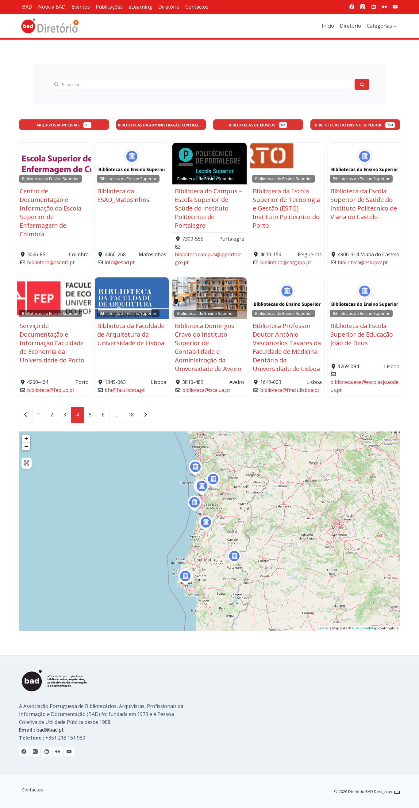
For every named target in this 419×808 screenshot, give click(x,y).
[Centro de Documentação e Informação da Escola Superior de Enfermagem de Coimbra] (205, 523)
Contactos (197, 6)
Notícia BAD (52, 6)
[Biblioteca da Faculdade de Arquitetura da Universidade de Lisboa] (185, 577)
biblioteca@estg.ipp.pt (285, 262)
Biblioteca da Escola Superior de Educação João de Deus (361, 334)
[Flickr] (384, 7)
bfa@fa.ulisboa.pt (125, 390)
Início (328, 25)
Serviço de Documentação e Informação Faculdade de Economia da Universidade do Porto (52, 343)
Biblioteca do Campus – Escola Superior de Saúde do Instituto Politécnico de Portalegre (208, 208)
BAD (27, 6)
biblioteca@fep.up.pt (50, 390)
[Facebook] (352, 7)
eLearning (140, 6)
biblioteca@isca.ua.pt (206, 390)
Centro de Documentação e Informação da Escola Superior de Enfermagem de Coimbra (50, 212)
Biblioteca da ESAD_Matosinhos (123, 195)
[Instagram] (362, 7)
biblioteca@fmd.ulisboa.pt (289, 390)
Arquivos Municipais (58, 125)
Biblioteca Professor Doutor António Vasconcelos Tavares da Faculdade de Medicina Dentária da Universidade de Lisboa (287, 347)
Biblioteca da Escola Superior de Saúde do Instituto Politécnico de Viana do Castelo (363, 204)
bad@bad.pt (49, 729)
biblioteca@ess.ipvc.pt (363, 262)
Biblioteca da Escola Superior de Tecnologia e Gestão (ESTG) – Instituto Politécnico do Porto (286, 208)
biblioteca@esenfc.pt (51, 262)
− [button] (26, 446)
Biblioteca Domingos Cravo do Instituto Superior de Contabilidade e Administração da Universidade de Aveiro (208, 347)
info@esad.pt (120, 262)
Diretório (168, 6)
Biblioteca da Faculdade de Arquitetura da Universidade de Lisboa (130, 334)
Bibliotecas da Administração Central (158, 125)
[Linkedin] (374, 7)
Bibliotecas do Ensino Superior (348, 125)
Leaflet (323, 628)
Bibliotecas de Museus (252, 125)
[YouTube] (395, 7)
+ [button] (26, 438)
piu (397, 791)
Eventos (80, 6)
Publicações (109, 6)
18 (131, 414)
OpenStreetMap (364, 628)
